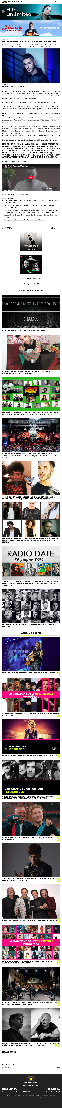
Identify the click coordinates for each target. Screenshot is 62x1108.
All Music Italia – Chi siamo (12, 1095)
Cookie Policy (37, 1095)
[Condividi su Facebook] (15, 86)
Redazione (6, 84)
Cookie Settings (52, 1095)
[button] (24, 86)
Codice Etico (25, 1095)
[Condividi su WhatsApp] (12, 86)
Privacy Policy (31, 1095)
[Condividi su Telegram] (21, 86)
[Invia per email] (27, 86)
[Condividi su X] (18, 86)
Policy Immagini (45, 1095)
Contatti (19, 1095)
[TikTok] (59, 1092)
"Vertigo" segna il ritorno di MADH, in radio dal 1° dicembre (24, 220)
